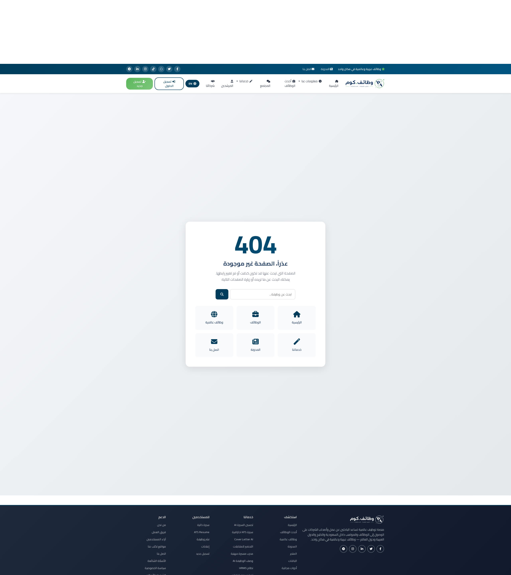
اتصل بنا (161, 553)
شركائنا (210, 86)
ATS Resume (201, 532)
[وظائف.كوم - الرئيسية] (364, 84)
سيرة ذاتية (203, 525)
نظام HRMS (246, 568)
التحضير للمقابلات (243, 546)
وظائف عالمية (288, 539)
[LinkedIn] (137, 69)
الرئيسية (333, 86)
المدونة (292, 546)
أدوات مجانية (289, 568)
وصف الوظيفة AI (243, 561)
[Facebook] (177, 69)
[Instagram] (145, 69)
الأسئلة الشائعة (157, 561)
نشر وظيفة (203, 539)
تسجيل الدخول (168, 84)
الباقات (292, 561)
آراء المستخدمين (156, 539)
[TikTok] (153, 69)
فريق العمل (159, 532)
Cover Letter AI (243, 539)
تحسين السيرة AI (243, 525)
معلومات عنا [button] (309, 81)
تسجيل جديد (138, 84)
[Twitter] (169, 69)
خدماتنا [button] (243, 81)
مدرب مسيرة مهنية (242, 553)
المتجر (293, 553)
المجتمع (265, 86)
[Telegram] (129, 69)
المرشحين (227, 86)
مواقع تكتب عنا (157, 546)
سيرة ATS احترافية (242, 532)
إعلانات (205, 546)
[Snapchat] (161, 69)
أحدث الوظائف (290, 83)
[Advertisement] (255, 32)
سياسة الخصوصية (155, 568)
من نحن (161, 525)
